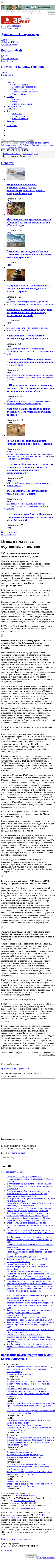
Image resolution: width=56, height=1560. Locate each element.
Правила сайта (8, 1539)
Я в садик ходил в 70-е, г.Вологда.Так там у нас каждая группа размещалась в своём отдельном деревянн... (28, 1383)
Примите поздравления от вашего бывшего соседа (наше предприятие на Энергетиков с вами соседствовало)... (30, 1369)
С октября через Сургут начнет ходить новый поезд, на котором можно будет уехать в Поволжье (31, 1282)
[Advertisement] (28, 1108)
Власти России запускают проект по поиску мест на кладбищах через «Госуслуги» (29, 1472)
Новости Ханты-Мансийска (25, 92)
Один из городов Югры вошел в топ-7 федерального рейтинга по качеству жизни (29, 1335)
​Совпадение (15, 1315)
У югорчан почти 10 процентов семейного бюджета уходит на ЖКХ (28, 337)
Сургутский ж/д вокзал (16, 147)
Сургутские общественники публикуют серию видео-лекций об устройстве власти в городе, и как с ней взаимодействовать (30, 468)
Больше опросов (8, 535)
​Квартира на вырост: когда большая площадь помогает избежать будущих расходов (29, 411)
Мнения (10, 96)
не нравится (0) (22, 1069)
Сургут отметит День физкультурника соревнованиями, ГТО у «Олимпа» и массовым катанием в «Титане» (29, 1427)
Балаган (10, 121)
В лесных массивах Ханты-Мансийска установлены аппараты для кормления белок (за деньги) (30, 517)
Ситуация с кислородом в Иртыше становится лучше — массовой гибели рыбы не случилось (29, 254)
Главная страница (11, 153)
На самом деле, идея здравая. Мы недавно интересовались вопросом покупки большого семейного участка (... (28, 1466)
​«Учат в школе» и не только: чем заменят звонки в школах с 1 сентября (29, 442)
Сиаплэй (11, 109)
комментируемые (14, 1358)
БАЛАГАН (12, 125)
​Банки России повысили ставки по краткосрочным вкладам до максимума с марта (30, 1311)
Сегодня (5, 1172)
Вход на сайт (7, 75)
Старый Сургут (14, 106)
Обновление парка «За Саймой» (16, 145)
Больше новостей (9, 532)
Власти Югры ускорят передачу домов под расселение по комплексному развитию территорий (29, 312)
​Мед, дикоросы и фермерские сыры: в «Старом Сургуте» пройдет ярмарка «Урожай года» (29, 222)
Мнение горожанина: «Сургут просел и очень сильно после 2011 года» (28, 1443)
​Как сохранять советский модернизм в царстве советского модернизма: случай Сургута (28, 1214)
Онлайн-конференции (22, 104)
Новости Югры (19, 94)
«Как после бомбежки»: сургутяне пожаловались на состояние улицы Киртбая (31, 1411)
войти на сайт (18, 1153)
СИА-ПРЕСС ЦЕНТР (24, 1500)
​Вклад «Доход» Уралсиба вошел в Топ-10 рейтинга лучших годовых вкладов (30, 1204)
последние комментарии (19, 1355)
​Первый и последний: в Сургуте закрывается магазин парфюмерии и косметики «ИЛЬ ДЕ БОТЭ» (28, 1266)
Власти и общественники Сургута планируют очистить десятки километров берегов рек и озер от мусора (31, 1251)
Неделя (12, 1172)
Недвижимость (19, 116)
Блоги (15, 101)
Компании (17, 113)
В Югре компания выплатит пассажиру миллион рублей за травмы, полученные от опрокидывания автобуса (31, 388)
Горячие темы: (9, 143)
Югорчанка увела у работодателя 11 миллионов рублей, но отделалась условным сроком (28, 288)
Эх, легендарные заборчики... (20, 1452)
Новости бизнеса (20, 118)
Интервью (16, 99)
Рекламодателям (24, 1539)
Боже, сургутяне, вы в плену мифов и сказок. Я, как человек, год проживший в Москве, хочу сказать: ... (31, 1438)
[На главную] (17, 23)
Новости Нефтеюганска (23, 89)
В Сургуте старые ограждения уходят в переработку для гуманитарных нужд (25, 1455)
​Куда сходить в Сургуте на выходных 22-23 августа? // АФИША (27, 1260)
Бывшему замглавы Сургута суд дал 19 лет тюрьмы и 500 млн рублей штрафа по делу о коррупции (30, 1324)
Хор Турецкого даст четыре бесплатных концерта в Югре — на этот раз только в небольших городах (30, 1239)
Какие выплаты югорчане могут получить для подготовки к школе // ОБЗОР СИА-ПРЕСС (29, 1318)
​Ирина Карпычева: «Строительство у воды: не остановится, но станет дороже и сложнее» (29, 1277)
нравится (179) (8, 1069)
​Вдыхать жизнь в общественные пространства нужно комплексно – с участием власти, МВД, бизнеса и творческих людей (28, 1193)
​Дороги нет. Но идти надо (21, 1257)
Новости (11, 82)
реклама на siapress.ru (51, 13)
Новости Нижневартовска (24, 87)
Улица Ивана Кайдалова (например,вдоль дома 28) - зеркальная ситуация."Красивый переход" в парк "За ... (31, 1405)
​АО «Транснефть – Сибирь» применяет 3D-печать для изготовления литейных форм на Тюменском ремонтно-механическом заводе (30, 1288)
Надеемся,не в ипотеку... (18, 1481)
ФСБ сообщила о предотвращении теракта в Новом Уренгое (27, 492)
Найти (30, 140)
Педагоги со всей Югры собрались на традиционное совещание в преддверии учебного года (30, 361)
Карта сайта (6, 1551)
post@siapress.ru (28, 1508)
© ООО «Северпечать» (24, 1496)
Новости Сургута (20, 84)
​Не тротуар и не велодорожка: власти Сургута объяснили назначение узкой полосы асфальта (30, 1272)
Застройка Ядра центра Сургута (34, 143)
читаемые (45, 1355)
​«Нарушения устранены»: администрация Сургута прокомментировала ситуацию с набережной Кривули (26, 189)
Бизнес (10, 111)
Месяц (20, 1172)
